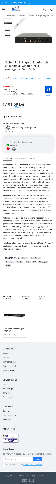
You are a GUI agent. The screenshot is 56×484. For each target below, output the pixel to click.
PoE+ (28, 262)
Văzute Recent (25, 297)
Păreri (31, 158)
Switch (24, 258)
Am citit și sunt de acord (24, 465)
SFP (34, 262)
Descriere (7, 158)
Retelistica (11, 16)
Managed (43, 262)
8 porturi (9, 262)
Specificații (20, 158)
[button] (16, 38)
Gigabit (19, 262)
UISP (8, 265)
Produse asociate (7, 297)
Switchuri (22, 16)
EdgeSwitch (35, 258)
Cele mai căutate (42, 297)
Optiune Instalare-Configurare (13, 123)
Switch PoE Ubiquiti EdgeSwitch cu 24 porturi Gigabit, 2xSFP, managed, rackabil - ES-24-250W (15, 328)
